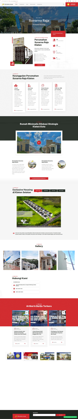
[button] (1, 19)
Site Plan (53, 190)
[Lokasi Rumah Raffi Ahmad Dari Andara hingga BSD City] (39, 318)
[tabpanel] (39, 210)
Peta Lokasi (61, 190)
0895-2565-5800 (19, 291)
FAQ (75, 1)
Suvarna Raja (19, 329)
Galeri (27, 4)
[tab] (38, 190)
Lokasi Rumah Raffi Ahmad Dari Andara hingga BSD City (38, 333)
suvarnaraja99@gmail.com (14, 1)
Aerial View (38, 190)
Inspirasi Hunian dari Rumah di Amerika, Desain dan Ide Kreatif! (20, 333)
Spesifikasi (46, 190)
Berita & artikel (32, 4)
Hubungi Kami (39, 4)
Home (16, 4)
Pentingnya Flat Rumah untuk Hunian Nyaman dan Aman (57, 333)
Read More (18, 343)
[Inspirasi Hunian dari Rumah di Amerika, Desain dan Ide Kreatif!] (20, 318)
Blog (73, 1)
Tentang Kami (21, 4)
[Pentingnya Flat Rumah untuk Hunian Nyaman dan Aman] (57, 318)
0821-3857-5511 (19, 288)
